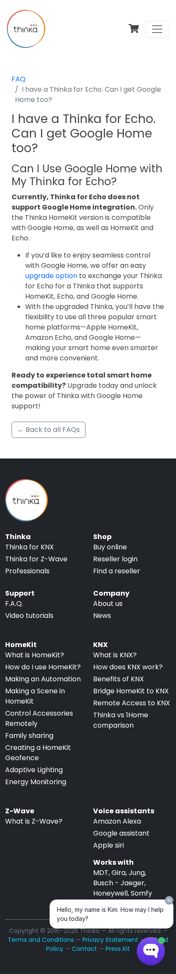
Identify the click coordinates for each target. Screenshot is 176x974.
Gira (118, 873)
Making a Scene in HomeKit (35, 696)
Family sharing (29, 735)
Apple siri (108, 845)
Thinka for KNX (29, 547)
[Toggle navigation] (157, 29)
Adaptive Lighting (34, 770)
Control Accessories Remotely (39, 718)
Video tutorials (29, 615)
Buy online (110, 547)
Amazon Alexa (117, 821)
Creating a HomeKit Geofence (38, 753)
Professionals (27, 571)
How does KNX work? (128, 667)
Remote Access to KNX (131, 703)
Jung (137, 873)
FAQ (19, 79)
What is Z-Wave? (33, 821)
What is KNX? (115, 655)
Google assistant (121, 833)
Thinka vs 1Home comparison (120, 720)
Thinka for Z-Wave (36, 559)
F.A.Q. (14, 603)
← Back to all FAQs (48, 430)
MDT (101, 873)
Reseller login (115, 559)
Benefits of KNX (118, 679)
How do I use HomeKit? (43, 667)
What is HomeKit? (34, 655)
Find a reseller (116, 571)
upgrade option (51, 276)
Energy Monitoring (35, 782)
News (102, 615)
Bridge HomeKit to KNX (131, 691)
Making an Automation (43, 679)
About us (108, 603)
